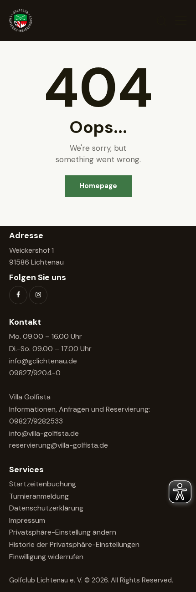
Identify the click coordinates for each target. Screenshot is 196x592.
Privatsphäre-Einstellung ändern (62, 532)
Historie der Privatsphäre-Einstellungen (74, 544)
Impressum (27, 520)
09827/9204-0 (35, 373)
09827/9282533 (36, 421)
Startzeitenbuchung (42, 484)
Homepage (98, 185)
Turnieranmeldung (39, 496)
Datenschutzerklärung (46, 508)
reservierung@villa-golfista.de (58, 445)
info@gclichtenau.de (43, 361)
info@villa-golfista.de (44, 433)
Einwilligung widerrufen (46, 556)
